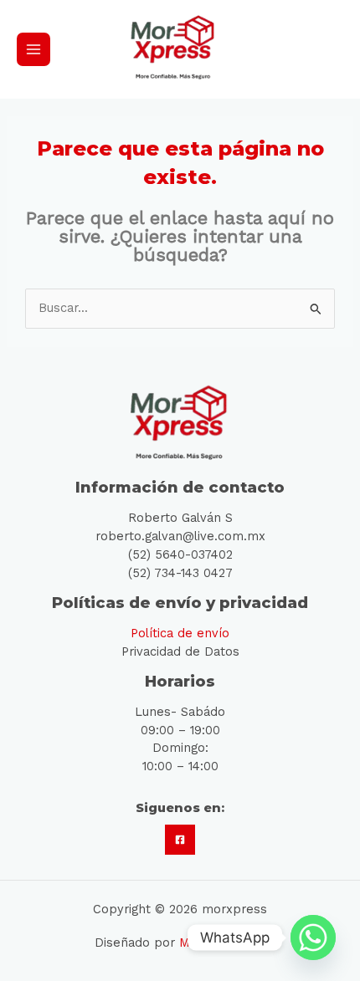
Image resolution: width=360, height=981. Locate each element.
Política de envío (180, 633)
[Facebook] (180, 840)
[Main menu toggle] (33, 49)
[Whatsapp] (313, 937)
